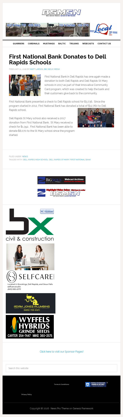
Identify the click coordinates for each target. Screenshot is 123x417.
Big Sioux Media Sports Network (61, 13)
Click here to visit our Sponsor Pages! (61, 351)
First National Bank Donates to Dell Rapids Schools (57, 59)
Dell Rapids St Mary (59, 160)
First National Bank (80, 160)
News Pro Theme (60, 408)
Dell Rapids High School (35, 160)
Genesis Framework (83, 408)
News (25, 156)
